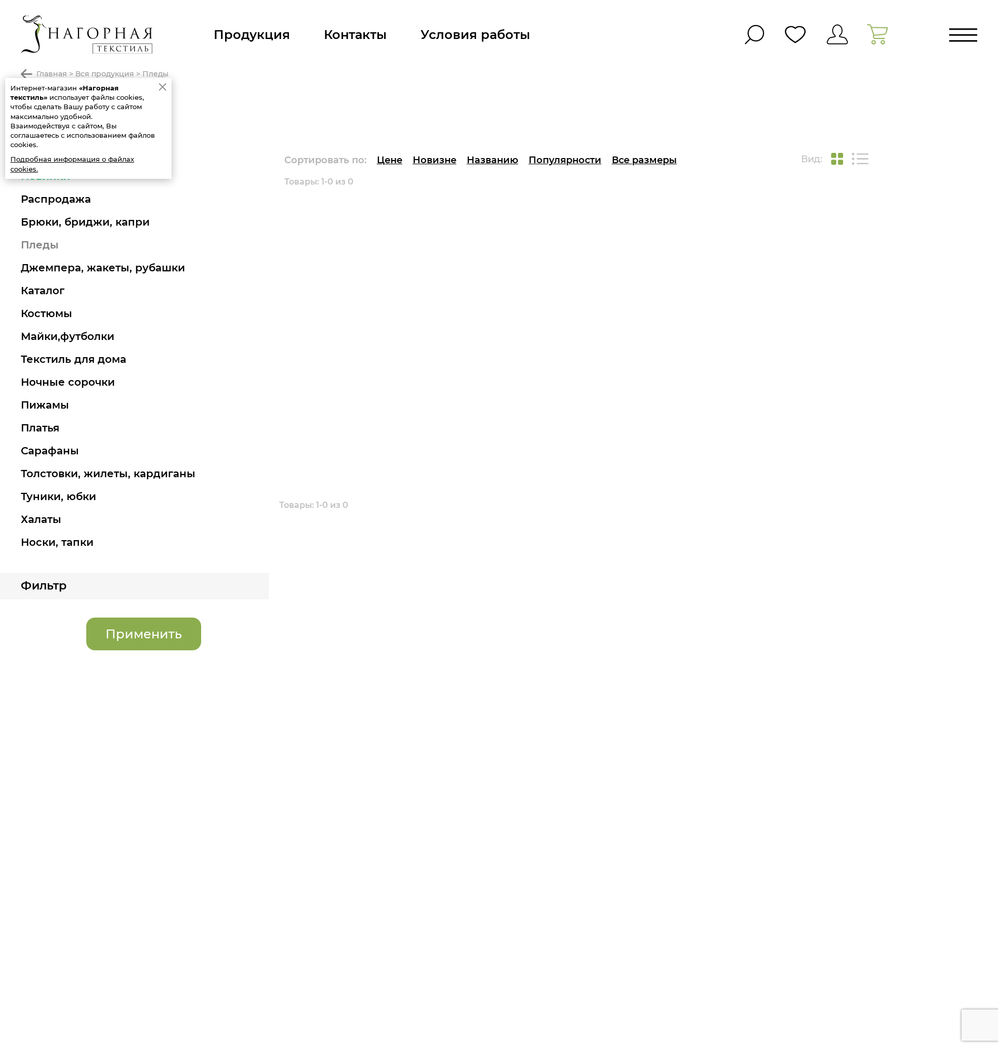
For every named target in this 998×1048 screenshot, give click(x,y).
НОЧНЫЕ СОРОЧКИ (68, 382)
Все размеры (644, 160)
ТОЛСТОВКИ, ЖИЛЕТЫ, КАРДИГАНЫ (108, 473)
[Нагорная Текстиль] (86, 35)
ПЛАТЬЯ (40, 428)
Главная (51, 73)
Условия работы (475, 34)
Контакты (355, 34)
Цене (389, 160)
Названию (492, 160)
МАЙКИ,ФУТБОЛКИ (67, 336)
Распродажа (56, 199)
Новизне (434, 160)
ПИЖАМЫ (45, 405)
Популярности (565, 160)
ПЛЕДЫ (40, 245)
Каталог (42, 290)
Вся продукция (104, 73)
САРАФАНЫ (50, 450)
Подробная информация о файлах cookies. (72, 164)
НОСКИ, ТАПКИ (57, 542)
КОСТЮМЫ (46, 313)
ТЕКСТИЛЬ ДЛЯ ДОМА (73, 359)
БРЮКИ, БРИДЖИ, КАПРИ (85, 222)
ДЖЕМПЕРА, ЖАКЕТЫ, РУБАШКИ (103, 267)
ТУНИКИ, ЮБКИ (58, 496)
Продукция (252, 34)
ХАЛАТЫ (41, 519)
